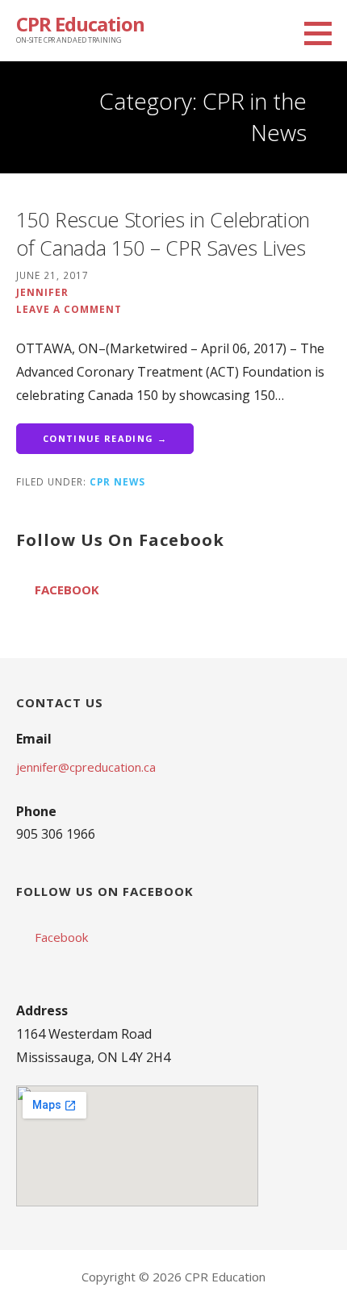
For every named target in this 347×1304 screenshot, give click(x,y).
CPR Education (80, 23)
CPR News (117, 481)
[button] (323, 33)
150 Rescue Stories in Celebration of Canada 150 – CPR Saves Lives (163, 233)
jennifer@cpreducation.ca (86, 767)
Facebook (67, 589)
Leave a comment (69, 308)
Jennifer (42, 291)
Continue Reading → (105, 438)
